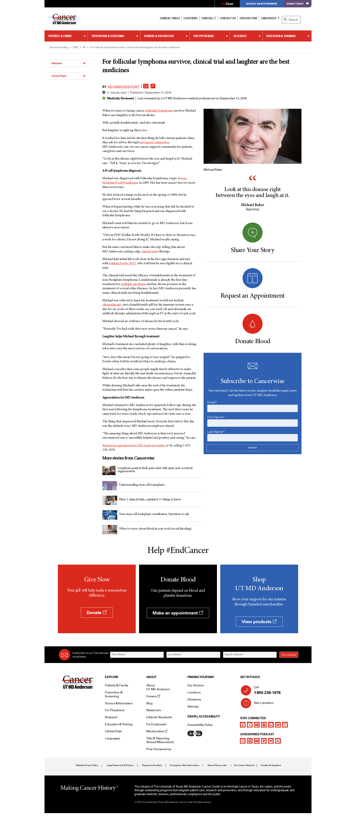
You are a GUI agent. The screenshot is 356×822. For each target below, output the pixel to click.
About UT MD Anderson (158, 687)
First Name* (216, 417)
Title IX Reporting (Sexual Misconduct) (160, 740)
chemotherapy (111, 304)
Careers (207, 18)
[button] (146, 85)
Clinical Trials (170, 18)
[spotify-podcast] (249, 741)
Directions (194, 699)
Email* (212, 402)
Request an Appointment (261, 3)
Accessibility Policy (200, 725)
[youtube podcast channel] (256, 741)
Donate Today (295, 3)
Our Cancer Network (244, 765)
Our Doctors (248, 18)
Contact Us (228, 18)
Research (240, 36)
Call (267, 690)
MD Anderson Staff (124, 87)
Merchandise (155, 731)
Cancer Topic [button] (59, 75)
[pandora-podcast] (263, 741)
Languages (268, 18)
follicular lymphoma (159, 110)
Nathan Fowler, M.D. (122, 263)
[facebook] (242, 724)
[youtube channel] (256, 724)
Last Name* (216, 432)
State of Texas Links (217, 765)
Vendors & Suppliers (271, 765)
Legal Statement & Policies (120, 765)
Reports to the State (152, 765)
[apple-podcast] (242, 741)
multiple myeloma (133, 284)
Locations (193, 692)
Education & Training (281, 36)
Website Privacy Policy (87, 765)
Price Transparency (158, 749)
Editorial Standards (159, 717)
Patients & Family (60, 36)
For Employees (156, 724)
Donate (95, 612)
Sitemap (193, 706)
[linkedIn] (270, 724)
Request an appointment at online (133, 445)
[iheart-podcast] (270, 741)
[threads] (285, 724)
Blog (149, 703)
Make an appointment (176, 613)
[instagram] (263, 724)
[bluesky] (277, 724)
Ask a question (264, 703)
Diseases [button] (57, 63)
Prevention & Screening (108, 36)
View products (257, 621)
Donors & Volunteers (159, 36)
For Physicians (204, 36)
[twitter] (249, 724)
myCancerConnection (154, 142)
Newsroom (153, 710)
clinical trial (149, 251)
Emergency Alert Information (184, 765)
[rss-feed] (277, 741)
